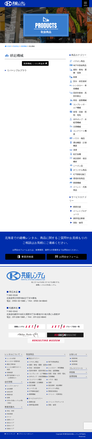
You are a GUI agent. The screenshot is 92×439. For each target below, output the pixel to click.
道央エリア (10, 425)
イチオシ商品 (79, 61)
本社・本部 (10, 411)
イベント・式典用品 (80, 188)
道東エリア (10, 420)
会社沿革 (10, 392)
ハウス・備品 (79, 138)
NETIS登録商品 (79, 65)
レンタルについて (12, 354)
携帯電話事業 (79, 218)
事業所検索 (27, 256)
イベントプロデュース (80, 212)
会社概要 (10, 389)
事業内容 (10, 394)
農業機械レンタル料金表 (34, 63)
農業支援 (77, 207)
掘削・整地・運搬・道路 (80, 71)
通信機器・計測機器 (80, 144)
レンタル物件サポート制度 (14, 368)
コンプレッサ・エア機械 (80, 106)
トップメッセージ (12, 386)
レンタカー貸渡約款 (13, 361)
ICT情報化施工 (79, 174)
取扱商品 (30, 354)
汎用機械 (77, 126)
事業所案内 (9, 407)
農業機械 (77, 183)
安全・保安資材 (80, 81)
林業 (75, 77)
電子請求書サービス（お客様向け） (13, 376)
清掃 (75, 150)
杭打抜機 (77, 154)
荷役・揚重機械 (80, 100)
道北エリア (10, 423)
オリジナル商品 (80, 170)
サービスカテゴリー (36, 398)
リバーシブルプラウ (16, 70)
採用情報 (74, 364)
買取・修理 (78, 222)
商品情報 (74, 361)
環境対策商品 (79, 178)
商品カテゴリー (34, 358)
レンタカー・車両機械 (80, 87)
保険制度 (10, 372)
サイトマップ (10, 434)
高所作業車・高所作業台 (80, 94)
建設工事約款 (11, 364)
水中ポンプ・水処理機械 (80, 121)
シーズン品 (78, 166)
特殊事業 (10, 414)
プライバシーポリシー (26, 434)
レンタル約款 (11, 358)
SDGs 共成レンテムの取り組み (15, 402)
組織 (8, 397)
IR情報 (72, 372)
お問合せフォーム (68, 256)
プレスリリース (76, 368)
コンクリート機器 (80, 132)
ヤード (9, 417)
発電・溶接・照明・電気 (80, 113)
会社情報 (8, 382)
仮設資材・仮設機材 (80, 160)
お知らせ (73, 354)
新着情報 (74, 358)
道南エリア (10, 428)
